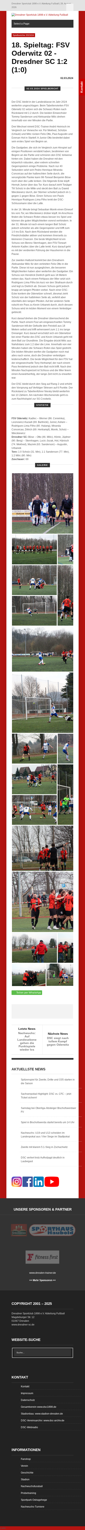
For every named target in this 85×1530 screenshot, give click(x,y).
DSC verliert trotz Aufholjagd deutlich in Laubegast (43, 1159)
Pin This (54, 1011)
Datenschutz (28, 1400)
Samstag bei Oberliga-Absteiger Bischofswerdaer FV (48, 1110)
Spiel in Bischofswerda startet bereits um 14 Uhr (47, 1122)
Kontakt (25, 1386)
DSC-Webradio (29, 1427)
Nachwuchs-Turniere (32, 1506)
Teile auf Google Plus (42, 1011)
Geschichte (27, 1472)
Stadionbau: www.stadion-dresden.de (42, 1413)
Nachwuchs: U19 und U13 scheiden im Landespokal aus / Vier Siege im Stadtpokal (45, 1134)
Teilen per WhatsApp (28, 992)
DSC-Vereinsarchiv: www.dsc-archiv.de (42, 1420)
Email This (67, 1011)
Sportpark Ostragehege (34, 1499)
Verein (24, 1465)
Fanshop (26, 1459)
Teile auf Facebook (18, 1011)
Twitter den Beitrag (30, 1011)
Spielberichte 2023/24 (23, 35)
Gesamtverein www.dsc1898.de (38, 1406)
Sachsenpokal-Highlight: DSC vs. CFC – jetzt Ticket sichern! (46, 1095)
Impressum (27, 1393)
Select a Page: (69, 7)
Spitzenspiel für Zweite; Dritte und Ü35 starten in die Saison (48, 1081)
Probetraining (28, 1493)
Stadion (25, 1479)
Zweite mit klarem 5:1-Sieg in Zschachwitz (44, 1147)
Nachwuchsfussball (32, 1486)
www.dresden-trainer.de (42, 1272)
